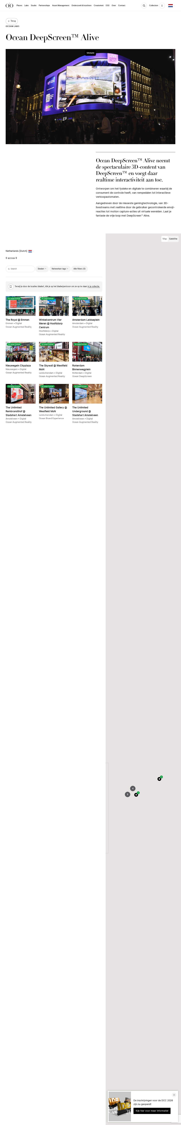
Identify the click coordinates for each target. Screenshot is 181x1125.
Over (114, 5)
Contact (121, 5)
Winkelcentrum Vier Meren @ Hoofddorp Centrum (51, 324)
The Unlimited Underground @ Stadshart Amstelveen (85, 411)
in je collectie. (94, 286)
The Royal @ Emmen (17, 320)
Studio (33, 5)
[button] (159, 779)
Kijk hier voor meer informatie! (152, 1111)
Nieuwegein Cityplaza (18, 366)
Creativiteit (99, 5)
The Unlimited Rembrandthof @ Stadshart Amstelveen (18, 411)
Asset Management (60, 5)
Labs (26, 5)
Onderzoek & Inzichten (81, 5)
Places (19, 5)
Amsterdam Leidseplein (86, 320)
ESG (107, 5)
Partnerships (44, 5)
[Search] (144, 5)
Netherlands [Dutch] (16, 251)
